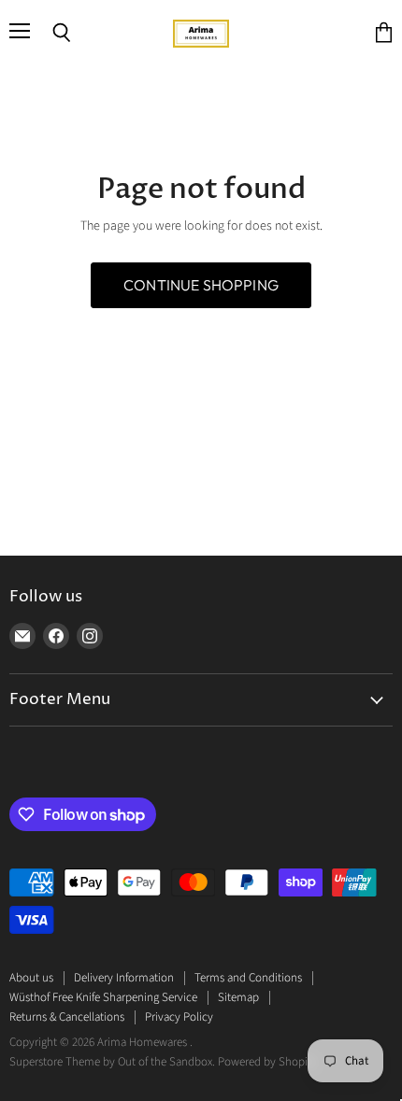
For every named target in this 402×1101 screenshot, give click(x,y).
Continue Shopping (201, 284)
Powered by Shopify (267, 1061)
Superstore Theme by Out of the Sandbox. (112, 1061)
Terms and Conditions (248, 977)
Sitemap (238, 997)
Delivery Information (124, 977)
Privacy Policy (179, 1017)
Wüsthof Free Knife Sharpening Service (103, 997)
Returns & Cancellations (66, 1017)
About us (31, 977)
